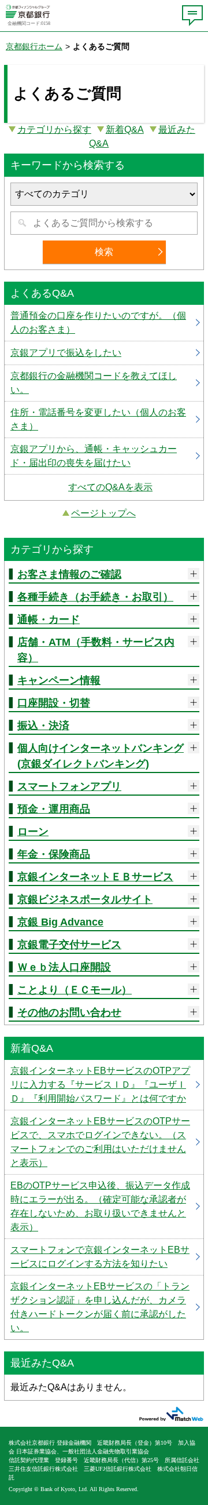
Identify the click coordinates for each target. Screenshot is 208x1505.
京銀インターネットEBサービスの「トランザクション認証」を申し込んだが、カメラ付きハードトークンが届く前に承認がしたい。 (104, 1307)
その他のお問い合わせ (69, 1012)
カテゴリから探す (54, 129)
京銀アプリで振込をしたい (104, 353)
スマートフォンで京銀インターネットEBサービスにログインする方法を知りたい (104, 1257)
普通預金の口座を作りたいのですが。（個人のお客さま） (104, 323)
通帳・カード (48, 619)
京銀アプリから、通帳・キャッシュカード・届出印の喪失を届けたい (104, 456)
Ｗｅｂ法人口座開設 (64, 967)
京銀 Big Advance (60, 922)
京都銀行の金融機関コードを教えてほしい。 (104, 383)
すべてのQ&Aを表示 (110, 487)
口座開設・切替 (53, 703)
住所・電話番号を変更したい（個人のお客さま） (104, 420)
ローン (33, 831)
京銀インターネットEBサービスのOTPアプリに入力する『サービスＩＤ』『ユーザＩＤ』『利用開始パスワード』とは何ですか (104, 1085)
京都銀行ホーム (34, 46)
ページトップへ (103, 513)
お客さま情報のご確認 (69, 574)
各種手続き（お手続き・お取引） (95, 597)
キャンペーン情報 (59, 680)
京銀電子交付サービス (69, 944)
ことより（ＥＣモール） (74, 990)
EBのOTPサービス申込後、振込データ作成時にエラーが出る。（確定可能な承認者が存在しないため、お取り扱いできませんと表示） (104, 1206)
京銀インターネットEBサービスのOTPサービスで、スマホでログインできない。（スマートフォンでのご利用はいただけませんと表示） (104, 1142)
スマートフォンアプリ (69, 786)
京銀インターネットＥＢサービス (95, 877)
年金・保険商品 (53, 854)
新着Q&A (125, 129)
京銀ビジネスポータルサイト (85, 899)
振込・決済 (43, 725)
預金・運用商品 (53, 809)
